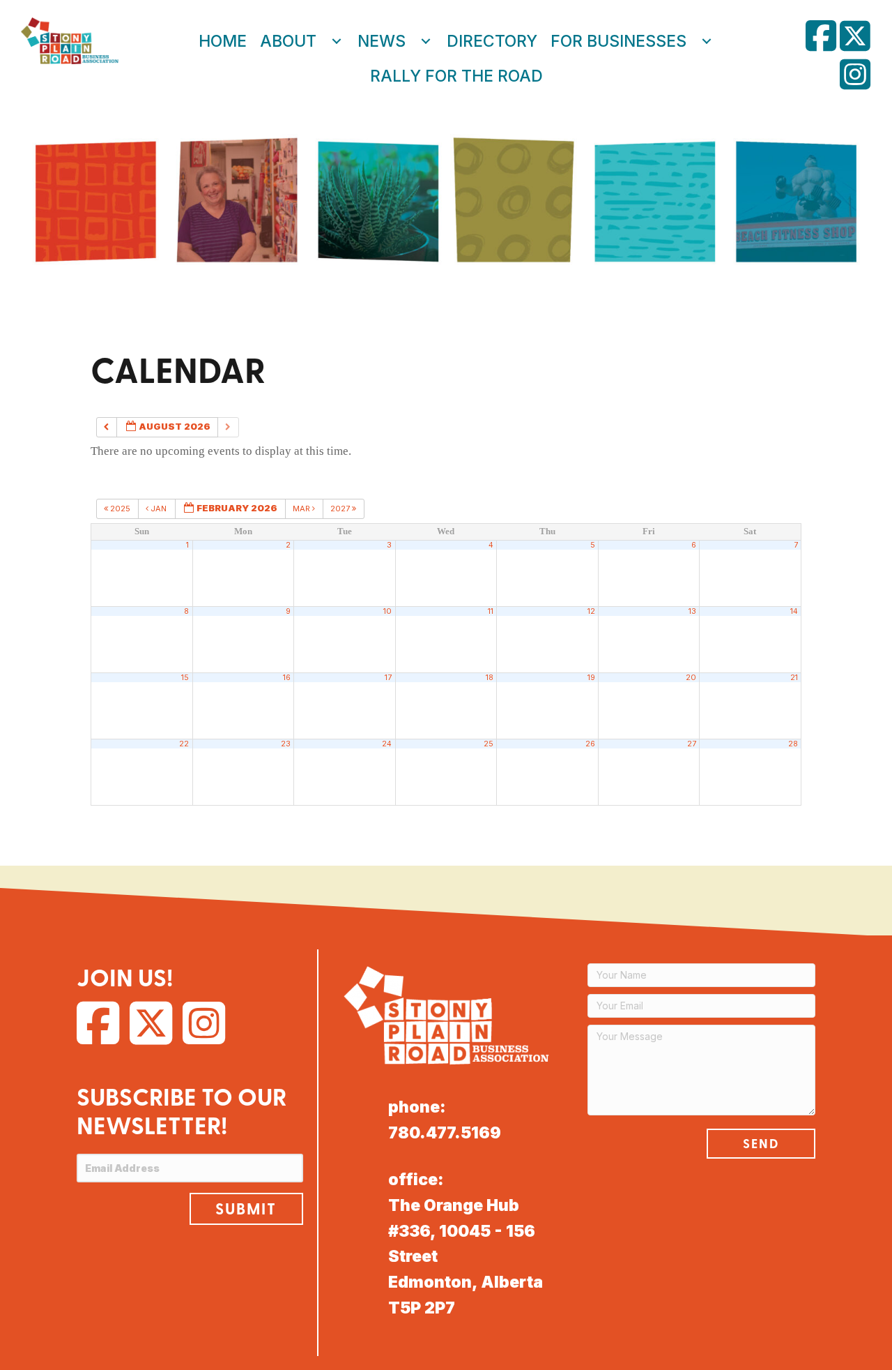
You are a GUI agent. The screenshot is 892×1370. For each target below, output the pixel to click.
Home (223, 41)
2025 (120, 508)
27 (691, 743)
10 (387, 611)
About (288, 41)
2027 (341, 508)
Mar (302, 508)
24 (387, 743)
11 (490, 611)
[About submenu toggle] (337, 41)
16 (287, 677)
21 (794, 677)
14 (794, 611)
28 (793, 743)
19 (591, 677)
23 (286, 743)
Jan (158, 508)
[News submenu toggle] (426, 41)
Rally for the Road (456, 76)
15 (185, 677)
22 (184, 743)
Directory (492, 41)
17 (388, 677)
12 (591, 611)
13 (692, 611)
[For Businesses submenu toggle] (707, 41)
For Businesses (618, 41)
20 (691, 677)
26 (590, 743)
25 (488, 743)
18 (489, 677)
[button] (246, 1209)
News (381, 41)
